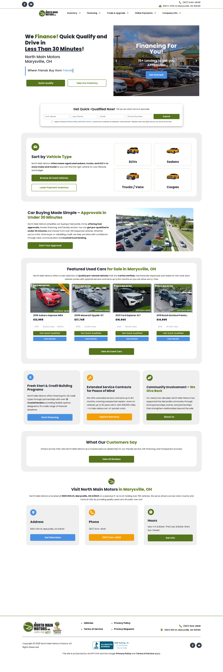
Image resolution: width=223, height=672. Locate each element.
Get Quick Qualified (50, 333)
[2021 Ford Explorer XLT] (132, 314)
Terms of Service (93, 629)
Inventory (72, 13)
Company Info (170, 13)
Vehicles (88, 623)
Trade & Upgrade (116, 13)
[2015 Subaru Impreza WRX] (49, 314)
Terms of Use (86, 122)
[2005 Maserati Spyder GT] (90, 314)
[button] (116, 60)
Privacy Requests (124, 629)
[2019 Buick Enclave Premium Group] (173, 314)
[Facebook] (24, 4)
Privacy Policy (72, 122)
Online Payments (144, 13)
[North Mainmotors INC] (48, 13)
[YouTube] (31, 4)
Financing (92, 13)
